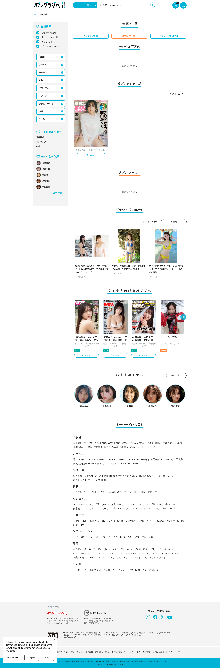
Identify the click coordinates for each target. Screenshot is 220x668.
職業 (41, 111)
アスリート (139, 557)
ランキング (41, 142)
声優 (149, 549)
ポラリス (92, 480)
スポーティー (121, 508)
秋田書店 (77, 443)
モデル (134, 549)
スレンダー (83, 504)
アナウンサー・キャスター (134, 553)
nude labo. (103, 480)
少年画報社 (78, 447)
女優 (118, 549)
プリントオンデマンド (165, 475)
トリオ (93, 537)
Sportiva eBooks (131, 463)
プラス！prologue (103, 475)
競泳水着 (114, 492)
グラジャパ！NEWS (51, 46)
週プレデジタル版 (50, 37)
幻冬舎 (150, 443)
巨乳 (102, 504)
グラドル (82, 549)
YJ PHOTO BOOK (106, 459)
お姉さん (98, 520)
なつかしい (135, 520)
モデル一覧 (57, 193)
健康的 (81, 508)
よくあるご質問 (143, 652)
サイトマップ (174, 652)
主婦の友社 (168, 443)
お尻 (117, 504)
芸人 (122, 557)
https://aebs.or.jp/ (69, 637)
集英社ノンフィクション (109, 463)
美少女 (81, 520)
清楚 (79, 524)
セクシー (175, 520)
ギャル (169, 508)
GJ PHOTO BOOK (126, 459)
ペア (79, 537)
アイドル (102, 549)
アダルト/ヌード (158, 557)
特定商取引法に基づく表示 (97, 652)
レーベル (43, 65)
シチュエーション (47, 103)
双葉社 (133, 447)
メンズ (126, 569)
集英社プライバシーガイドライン (67, 652)
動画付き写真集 (121, 475)
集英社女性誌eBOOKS (84, 463)
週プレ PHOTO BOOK (84, 459)
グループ (110, 537)
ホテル (126, 537)
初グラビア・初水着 (103, 569)
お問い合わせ (159, 652)
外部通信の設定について (122, 652)
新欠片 (107, 447)
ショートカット (137, 504)
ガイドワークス (91, 443)
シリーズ (43, 72)
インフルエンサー (165, 553)
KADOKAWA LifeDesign (126, 443)
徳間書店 (98, 447)
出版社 (42, 57)
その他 (42, 119)
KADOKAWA (106, 443)
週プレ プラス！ (49, 42)
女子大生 (165, 549)
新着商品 (40, 137)
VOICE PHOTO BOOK (141, 475)
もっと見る (176, 375)
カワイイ (155, 520)
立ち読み (91, 155)
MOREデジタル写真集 (148, 459)
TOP (35, 15)
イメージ (43, 96)
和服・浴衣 (151, 492)
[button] (183, 317)
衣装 (41, 80)
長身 (172, 504)
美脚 (157, 504)
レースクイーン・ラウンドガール (94, 553)
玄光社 (142, 443)
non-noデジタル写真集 (172, 459)
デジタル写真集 (49, 33)
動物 (141, 569)
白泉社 (115, 447)
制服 (98, 492)
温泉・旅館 (145, 537)
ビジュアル (44, 88)
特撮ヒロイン (83, 557)
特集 (38, 146)
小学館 (178, 443)
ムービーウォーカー (148, 447)
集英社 (158, 443)
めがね (131, 492)
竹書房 (89, 447)
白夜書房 (124, 447)
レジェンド (105, 557)
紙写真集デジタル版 (83, 475)
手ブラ (81, 569)
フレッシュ (99, 508)
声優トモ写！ (80, 480)
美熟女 (116, 520)
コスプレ (82, 492)
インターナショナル (146, 508)
